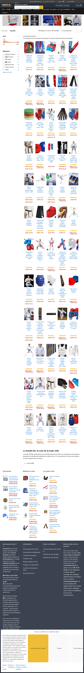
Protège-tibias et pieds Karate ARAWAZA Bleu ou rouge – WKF (62, 93)
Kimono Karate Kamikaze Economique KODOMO (29, 431)
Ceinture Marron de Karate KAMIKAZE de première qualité (62, 293)
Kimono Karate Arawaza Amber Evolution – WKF (29, 326)
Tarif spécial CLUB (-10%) (30, 549)
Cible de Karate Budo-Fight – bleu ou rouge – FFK (40, 158)
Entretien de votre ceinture (50, 557)
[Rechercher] (41, 7)
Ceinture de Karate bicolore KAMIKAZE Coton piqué (62, 223)
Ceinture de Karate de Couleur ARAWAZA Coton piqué (73, 190)
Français (60, 1)
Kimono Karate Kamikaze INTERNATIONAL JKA (41, 394)
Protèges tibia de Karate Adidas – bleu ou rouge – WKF (51, 159)
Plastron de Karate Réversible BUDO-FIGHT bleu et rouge (73, 431)
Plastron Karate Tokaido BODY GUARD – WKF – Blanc (62, 362)
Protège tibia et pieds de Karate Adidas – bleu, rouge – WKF (51, 92)
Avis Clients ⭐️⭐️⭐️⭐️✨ (64, 9)
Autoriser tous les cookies (38, 648)
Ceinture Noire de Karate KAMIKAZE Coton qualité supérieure (62, 126)
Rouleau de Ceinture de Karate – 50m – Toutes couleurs (29, 126)
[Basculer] (24, 463)
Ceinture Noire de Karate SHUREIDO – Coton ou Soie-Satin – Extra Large (40, 224)
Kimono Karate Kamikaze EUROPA (29, 158)
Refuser (59, 648)
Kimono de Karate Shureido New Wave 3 (62, 158)
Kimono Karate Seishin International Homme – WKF (62, 431)
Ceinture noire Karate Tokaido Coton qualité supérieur (51, 325)
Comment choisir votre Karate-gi (52, 550)
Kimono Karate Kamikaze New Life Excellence (29, 292)
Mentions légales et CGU (30, 561)
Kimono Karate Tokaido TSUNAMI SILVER (29, 361)
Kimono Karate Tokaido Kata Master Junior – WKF (29, 92)
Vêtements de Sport (26, 9)
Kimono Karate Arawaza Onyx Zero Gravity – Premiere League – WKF (29, 397)
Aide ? (73, 9)
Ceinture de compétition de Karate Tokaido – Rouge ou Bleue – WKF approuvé (73, 60)
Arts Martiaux (15, 9)
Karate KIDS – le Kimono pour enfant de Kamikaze (40, 361)
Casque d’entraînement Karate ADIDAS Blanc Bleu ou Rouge (74, 255)
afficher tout (7, 72)
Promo (3, 9)
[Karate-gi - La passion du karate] (6, 5)
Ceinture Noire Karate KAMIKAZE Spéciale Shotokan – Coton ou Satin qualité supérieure (40, 327)
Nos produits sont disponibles (31, 552)
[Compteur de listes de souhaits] (72, 5)
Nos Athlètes (53, 9)
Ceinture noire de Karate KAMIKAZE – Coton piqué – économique (62, 394)
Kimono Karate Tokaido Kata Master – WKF (62, 58)
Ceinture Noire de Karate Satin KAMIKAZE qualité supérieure (51, 362)
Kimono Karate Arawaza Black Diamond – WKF (51, 126)
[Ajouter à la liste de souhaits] (31, 43)
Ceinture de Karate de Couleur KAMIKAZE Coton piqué (29, 59)
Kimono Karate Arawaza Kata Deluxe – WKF (29, 189)
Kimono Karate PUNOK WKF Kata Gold (73, 361)
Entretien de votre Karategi (51, 554)
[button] (79, 5)
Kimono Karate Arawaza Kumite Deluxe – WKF (40, 92)
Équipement (37, 9)
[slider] (4, 42)
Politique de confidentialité (30, 565)
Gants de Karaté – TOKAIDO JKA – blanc (51, 291)
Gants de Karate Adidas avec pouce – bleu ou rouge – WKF (73, 126)
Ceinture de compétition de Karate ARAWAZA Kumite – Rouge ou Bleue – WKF (40, 60)
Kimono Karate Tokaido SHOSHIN (73, 223)
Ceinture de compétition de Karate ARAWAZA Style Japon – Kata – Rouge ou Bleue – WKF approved (62, 258)
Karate (8, 9)
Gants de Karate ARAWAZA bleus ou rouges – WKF (51, 59)
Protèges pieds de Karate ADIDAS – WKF (51, 223)
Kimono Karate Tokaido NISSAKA (62, 189)
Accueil (4, 31)
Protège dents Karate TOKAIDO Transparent (40, 189)
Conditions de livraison (29, 555)
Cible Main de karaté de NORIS (73, 290)
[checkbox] (11, 54)
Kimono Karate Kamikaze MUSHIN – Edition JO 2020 (40, 256)
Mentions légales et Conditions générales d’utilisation (21, 667)
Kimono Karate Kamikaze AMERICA (29, 223)
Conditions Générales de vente (30, 569)
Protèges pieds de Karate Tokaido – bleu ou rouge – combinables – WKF (73, 396)
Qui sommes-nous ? (29, 573)
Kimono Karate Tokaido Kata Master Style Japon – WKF (73, 159)
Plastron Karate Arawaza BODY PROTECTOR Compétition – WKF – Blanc (51, 432)
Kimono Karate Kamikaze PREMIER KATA (62, 325)
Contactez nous (27, 558)
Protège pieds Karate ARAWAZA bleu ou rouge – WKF (29, 255)
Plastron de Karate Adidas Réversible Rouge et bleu (40, 291)
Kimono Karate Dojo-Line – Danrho (40, 429)
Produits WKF (45, 9)
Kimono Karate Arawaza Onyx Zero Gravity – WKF (51, 191)
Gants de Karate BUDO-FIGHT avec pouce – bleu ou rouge (73, 325)
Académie (4, 12)
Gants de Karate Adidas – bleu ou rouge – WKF (40, 125)
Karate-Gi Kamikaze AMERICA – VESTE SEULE (51, 394)
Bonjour (21, 3)
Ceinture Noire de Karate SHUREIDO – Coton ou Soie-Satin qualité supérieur (73, 93)
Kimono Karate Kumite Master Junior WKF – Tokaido (51, 255)
